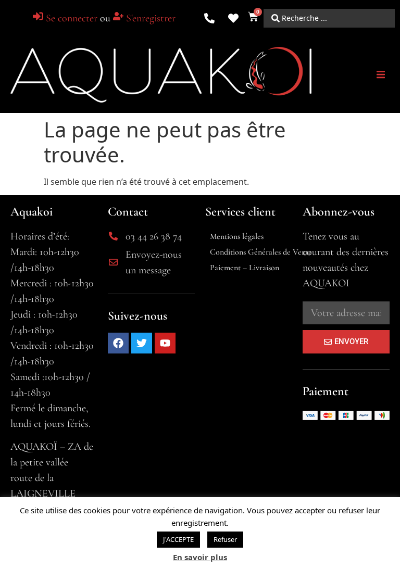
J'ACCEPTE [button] (178, 539)
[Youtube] (165, 343)
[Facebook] (118, 343)
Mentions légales (237, 236)
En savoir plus (200, 557)
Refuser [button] (225, 539)
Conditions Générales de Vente (261, 252)
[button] (380, 75)
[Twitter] (141, 343)
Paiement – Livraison (244, 267)
